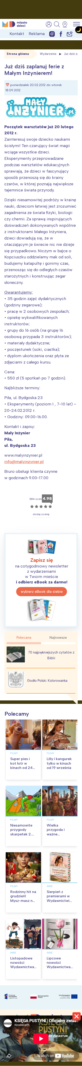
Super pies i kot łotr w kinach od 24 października (21, 765)
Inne (50, 886)
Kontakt (17, 33)
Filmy (14, 753)
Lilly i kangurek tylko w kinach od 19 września (59, 763)
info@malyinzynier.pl (24, 461)
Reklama (37, 33)
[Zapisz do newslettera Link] (69, 33)
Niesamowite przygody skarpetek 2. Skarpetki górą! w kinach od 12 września (23, 836)
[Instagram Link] (52, 33)
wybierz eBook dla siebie (42, 591)
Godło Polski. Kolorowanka (47, 681)
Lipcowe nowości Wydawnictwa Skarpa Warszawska (59, 967)
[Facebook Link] (60, 33)
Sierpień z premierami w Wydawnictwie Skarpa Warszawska (59, 900)
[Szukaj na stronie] (57, 24)
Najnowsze (58, 638)
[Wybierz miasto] (66, 24)
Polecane (23, 638)
